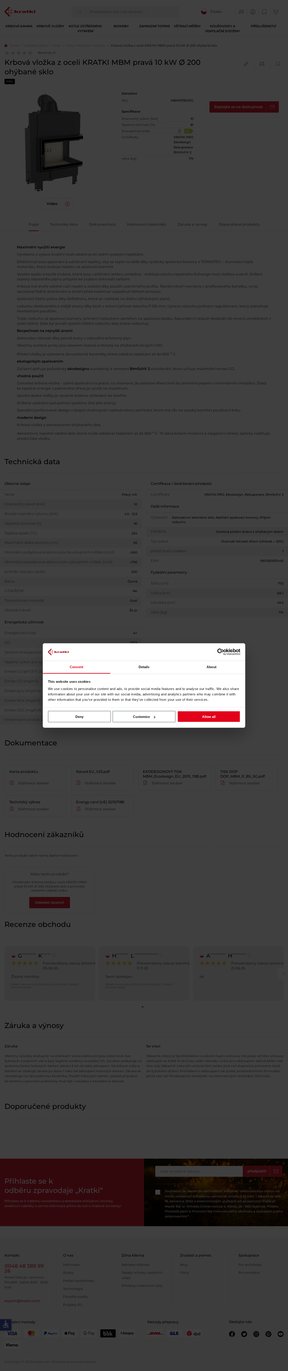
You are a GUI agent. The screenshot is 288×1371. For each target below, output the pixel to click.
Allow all (209, 717)
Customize (141, 717)
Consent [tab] (76, 667)
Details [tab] (144, 667)
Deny (79, 717)
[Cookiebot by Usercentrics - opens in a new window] (220, 652)
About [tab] (211, 667)
